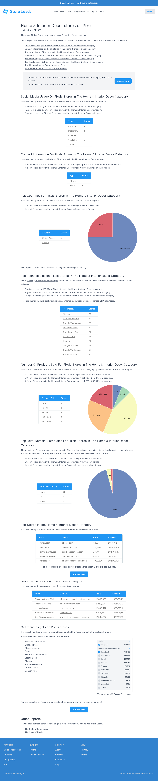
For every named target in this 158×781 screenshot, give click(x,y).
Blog (57, 764)
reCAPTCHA (69, 336)
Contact (100, 11)
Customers (60, 759)
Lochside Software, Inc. (15, 773)
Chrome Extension (88, 3)
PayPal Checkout (71, 318)
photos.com (67, 543)
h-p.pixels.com (67, 608)
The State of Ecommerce (36, 729)
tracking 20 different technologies (42, 280)
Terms (84, 754)
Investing (8, 754)
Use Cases (59, 11)
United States (48, 238)
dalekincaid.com (69, 547)
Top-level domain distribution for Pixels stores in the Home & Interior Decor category (65, 62)
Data (69, 11)
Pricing (90, 11)
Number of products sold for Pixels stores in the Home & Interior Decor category (63, 55)
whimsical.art (66, 612)
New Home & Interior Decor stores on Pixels (46, 68)
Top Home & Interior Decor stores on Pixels (45, 65)
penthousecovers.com (72, 552)
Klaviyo (66, 341)
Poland (45, 242)
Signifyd (66, 314)
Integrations (79, 11)
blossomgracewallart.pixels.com (75, 599)
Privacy (84, 750)
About (58, 750)
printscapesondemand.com (74, 561)
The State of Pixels (34, 732)
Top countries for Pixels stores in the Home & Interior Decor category (58, 52)
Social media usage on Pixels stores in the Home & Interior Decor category (60, 45)
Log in (150, 11)
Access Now (123, 81)
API (5, 764)
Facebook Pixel (70, 327)
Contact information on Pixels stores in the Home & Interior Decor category (60, 49)
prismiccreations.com (70, 603)
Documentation (37, 754)
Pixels (40, 35)
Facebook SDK (70, 354)
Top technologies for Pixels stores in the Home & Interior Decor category (59, 58)
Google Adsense (70, 345)
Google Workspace (72, 350)
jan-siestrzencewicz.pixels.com (74, 617)
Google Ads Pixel (71, 332)
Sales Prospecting (12, 750)
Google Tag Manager (73, 323)
